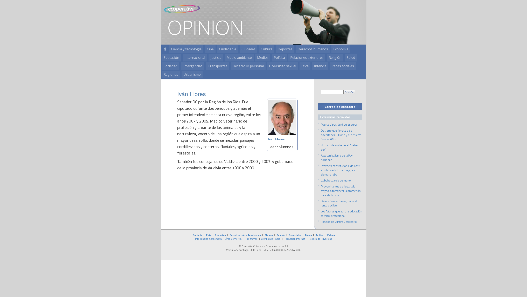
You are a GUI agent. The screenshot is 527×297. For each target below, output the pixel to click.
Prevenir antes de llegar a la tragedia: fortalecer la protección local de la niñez (341, 190)
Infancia (320, 66)
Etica (305, 66)
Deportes (285, 49)
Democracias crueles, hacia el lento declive (339, 203)
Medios (262, 57)
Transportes (217, 66)
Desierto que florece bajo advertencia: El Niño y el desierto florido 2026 (341, 134)
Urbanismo (192, 74)
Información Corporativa (208, 239)
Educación (171, 57)
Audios (319, 235)
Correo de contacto (340, 107)
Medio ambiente (239, 57)
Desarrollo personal (248, 66)
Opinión (280, 235)
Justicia (215, 57)
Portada (197, 235)
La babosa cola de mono (336, 180)
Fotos (308, 235)
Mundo (269, 235)
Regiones (171, 74)
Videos (331, 235)
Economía (340, 49)
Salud (351, 57)
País (208, 235)
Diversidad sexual (282, 66)
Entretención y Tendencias (245, 235)
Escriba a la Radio (270, 239)
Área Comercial (233, 239)
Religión (335, 57)
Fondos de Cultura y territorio (339, 221)
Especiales (295, 235)
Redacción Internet (294, 239)
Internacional (194, 57)
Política (279, 57)
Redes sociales (343, 66)
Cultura (266, 49)
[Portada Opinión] (165, 49)
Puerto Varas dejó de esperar (339, 124)
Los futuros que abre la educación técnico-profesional (341, 213)
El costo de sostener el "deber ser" (339, 147)
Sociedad (170, 66)
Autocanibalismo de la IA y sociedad (337, 157)
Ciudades (248, 49)
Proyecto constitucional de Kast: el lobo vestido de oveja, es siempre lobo (340, 170)
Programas (251, 239)
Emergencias (192, 66)
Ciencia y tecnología (186, 49)
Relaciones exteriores (306, 57)
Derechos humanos (313, 49)
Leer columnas (280, 147)
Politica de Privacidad (320, 239)
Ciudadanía (227, 49)
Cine (210, 49)
